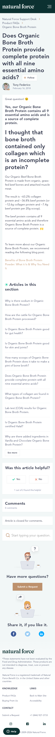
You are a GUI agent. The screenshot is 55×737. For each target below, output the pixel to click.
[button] (49, 6)
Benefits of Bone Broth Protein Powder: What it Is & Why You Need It (27, 264)
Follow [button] (31, 77)
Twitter (27, 634)
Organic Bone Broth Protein (19, 27)
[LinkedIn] (44, 724)
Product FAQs (10, 23)
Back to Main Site (38, 695)
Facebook (13, 634)
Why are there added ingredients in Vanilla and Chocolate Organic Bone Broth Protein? (27, 440)
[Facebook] (27, 724)
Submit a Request (27, 586)
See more (12, 452)
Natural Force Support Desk (19, 19)
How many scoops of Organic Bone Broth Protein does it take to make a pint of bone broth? (27, 361)
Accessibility (36, 700)
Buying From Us (10, 700)
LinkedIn (41, 634)
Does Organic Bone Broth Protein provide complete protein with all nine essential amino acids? (25, 379)
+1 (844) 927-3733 (39, 715)
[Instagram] (11, 724)
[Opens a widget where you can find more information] (11, 731)
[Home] (18, 6)
